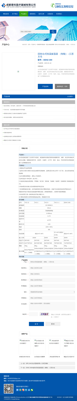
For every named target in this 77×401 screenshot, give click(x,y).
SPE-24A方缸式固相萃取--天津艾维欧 (37, 363)
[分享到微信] (32, 390)
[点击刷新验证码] (44, 314)
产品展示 (24, 14)
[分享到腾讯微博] (26, 390)
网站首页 (6, 14)
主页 (29, 44)
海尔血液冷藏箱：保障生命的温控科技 (13, 117)
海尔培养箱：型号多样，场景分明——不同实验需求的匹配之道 (19, 105)
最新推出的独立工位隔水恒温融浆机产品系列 (15, 113)
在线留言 (50, 14)
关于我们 (15, 14)
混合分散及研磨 (50, 44)
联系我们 (59, 14)
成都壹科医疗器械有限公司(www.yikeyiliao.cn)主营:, (26, 397)
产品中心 (33, 44)
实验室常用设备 (41, 44)
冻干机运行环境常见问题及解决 (12, 128)
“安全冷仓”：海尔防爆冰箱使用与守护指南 (14, 109)
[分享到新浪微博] (23, 390)
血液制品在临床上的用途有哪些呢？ (13, 136)
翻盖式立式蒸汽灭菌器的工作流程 (12, 140)
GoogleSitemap (16, 399)
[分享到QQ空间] (20, 390)
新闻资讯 (32, 14)
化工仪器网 (65, 397)
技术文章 (41, 14)
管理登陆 (71, 397)
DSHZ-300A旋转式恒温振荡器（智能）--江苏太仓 (40, 367)
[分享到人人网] (29, 390)
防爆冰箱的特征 (8, 132)
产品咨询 (45, 86)
